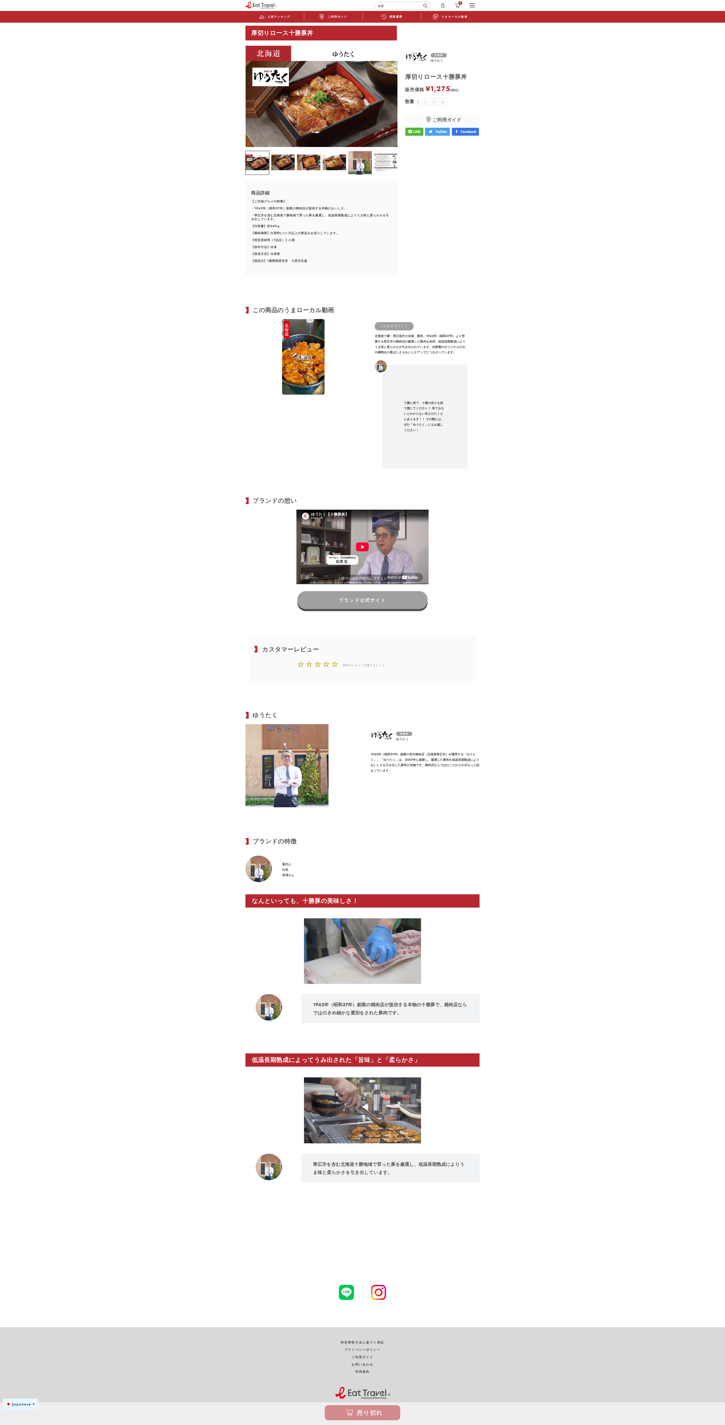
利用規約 (362, 1371)
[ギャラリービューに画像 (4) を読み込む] (334, 163)
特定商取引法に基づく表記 (362, 1342)
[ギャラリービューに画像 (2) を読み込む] (283, 163)
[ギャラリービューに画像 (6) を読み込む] (386, 163)
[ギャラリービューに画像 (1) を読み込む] (257, 163)
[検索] (426, 6)
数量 (410, 101)
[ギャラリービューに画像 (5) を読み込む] (360, 163)
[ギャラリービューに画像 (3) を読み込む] (309, 163)
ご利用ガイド (362, 1357)
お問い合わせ (362, 1364)
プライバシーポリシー (362, 1350)
